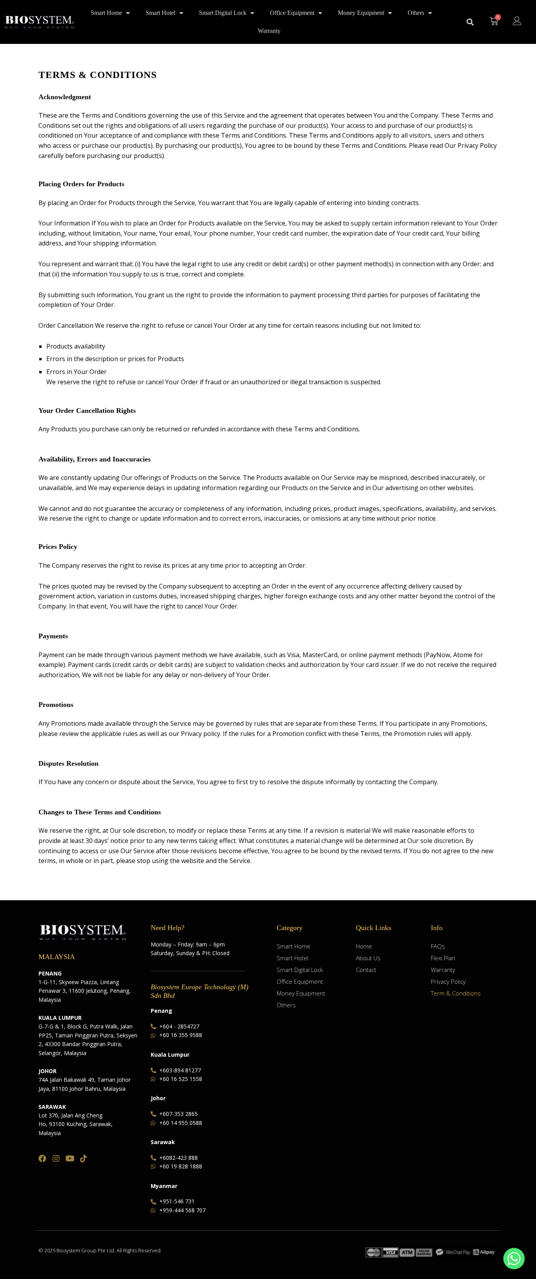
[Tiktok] (84, 1159)
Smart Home (106, 12)
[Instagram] (56, 1159)
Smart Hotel (160, 12)
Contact (366, 970)
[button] (469, 22)
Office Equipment (292, 12)
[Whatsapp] (514, 1258)
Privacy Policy (448, 981)
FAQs (438, 946)
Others (416, 12)
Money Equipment (361, 12)
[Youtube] (70, 1159)
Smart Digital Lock (222, 12)
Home (364, 946)
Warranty (269, 30)
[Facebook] (42, 1159)
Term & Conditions (456, 993)
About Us (368, 958)
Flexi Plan (443, 958)
